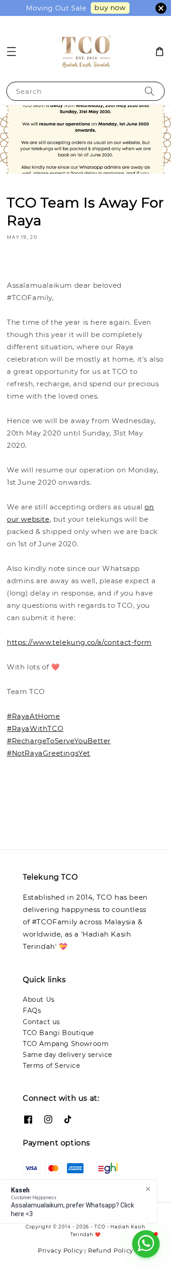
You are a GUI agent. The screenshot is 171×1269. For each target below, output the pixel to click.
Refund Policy (110, 1250)
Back (91, 796)
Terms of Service (51, 1066)
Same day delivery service (67, 1055)
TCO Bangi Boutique (58, 1033)
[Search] (149, 91)
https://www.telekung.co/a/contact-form (79, 642)
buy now (109, 7)
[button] (11, 51)
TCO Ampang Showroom (66, 1044)
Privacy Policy (60, 1250)
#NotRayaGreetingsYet (48, 753)
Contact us (41, 1022)
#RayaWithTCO (35, 728)
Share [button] (29, 259)
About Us (39, 999)
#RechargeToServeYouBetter (59, 740)
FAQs (32, 1010)
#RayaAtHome (33, 716)
